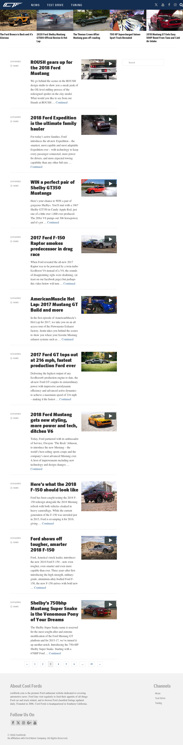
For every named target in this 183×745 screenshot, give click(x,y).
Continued (62, 102)
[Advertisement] (147, 93)
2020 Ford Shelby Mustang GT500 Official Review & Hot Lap (52, 37)
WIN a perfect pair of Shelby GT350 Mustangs (53, 187)
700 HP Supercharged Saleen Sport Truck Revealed (125, 35)
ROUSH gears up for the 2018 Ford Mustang (51, 67)
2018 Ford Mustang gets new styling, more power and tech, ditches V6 (54, 422)
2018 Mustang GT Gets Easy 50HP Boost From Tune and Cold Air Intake (163, 37)
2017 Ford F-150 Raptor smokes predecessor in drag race (52, 246)
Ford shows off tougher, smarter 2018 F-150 (49, 544)
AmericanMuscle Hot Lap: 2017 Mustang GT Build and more (54, 304)
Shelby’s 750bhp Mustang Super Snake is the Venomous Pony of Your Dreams (54, 611)
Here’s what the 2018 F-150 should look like (54, 487)
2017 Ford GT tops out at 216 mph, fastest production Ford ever (54, 359)
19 (91, 664)
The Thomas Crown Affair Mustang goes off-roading (86, 35)
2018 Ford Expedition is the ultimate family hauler (53, 123)
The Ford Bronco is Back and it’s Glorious (16, 35)
